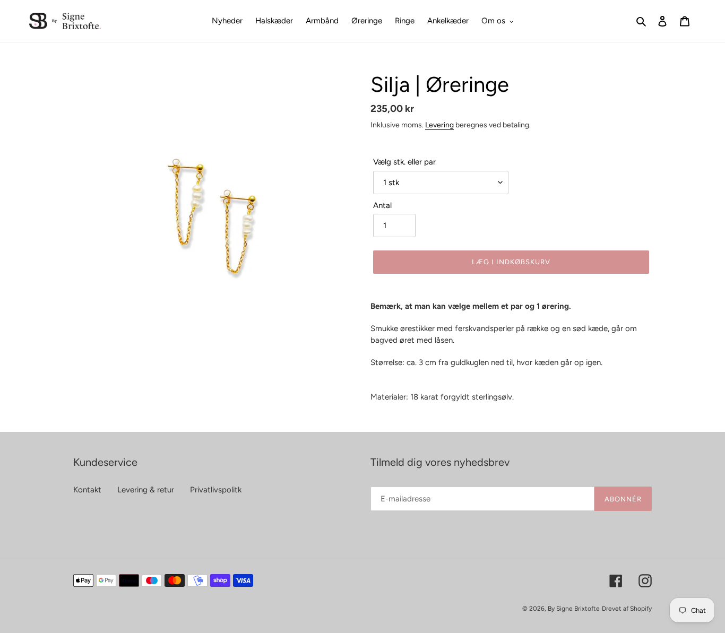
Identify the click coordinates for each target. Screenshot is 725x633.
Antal (382, 205)
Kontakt (87, 490)
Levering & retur (145, 490)
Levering (439, 124)
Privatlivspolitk (215, 490)
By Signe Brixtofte (574, 608)
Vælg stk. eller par (404, 162)
